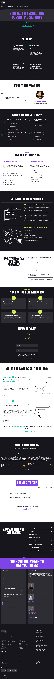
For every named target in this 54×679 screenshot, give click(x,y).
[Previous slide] (25, 470)
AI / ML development (40, 640)
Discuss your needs (27, 25)
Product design (39, 633)
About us (38, 662)
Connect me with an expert (27, 358)
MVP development (39, 637)
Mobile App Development (40, 641)
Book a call (30, 621)
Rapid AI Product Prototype (41, 649)
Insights (37, 663)
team (7, 377)
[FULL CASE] (42, 387)
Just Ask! (27, 509)
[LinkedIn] (2, 670)
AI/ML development (34, 547)
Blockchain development (35, 544)
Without (20, 377)
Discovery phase (33, 528)
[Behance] (10, 670)
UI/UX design (32, 531)
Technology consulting (35, 550)
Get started (13, 607)
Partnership (38, 664)
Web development (33, 534)
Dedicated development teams (41, 645)
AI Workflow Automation (40, 648)
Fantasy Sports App (39, 646)
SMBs (2, 659)
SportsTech (21, 661)
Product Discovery (39, 632)
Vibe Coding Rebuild (40, 650)
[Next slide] (28, 470)
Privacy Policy (26, 355)
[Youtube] (15, 670)
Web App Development (40, 636)
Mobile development (34, 537)
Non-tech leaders (4, 663)
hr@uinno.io (3, 655)
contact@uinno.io (31, 620)
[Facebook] (8, 670)
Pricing (37, 661)
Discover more (27, 431)
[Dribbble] (13, 670)
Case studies (38, 659)
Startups (2, 661)
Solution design (33, 541)
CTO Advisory (39, 644)
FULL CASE (49, 376)
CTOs (2, 662)
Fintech (20, 659)
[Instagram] (5, 670)
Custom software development (42, 642)
